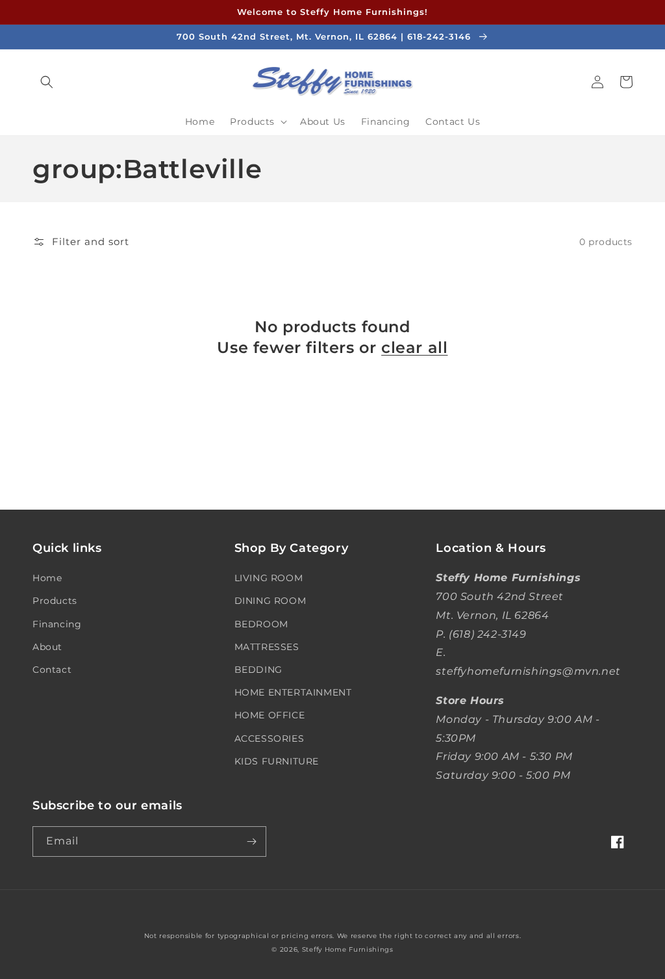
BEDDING (258, 669)
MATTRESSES (266, 647)
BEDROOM (261, 624)
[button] (46, 82)
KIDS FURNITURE (276, 761)
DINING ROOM (270, 601)
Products (54, 601)
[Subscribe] (251, 841)
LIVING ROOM (268, 578)
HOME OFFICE (269, 715)
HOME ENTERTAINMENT (293, 692)
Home (47, 578)
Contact (51, 669)
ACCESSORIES (269, 738)
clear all (414, 347)
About (47, 647)
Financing (56, 624)
